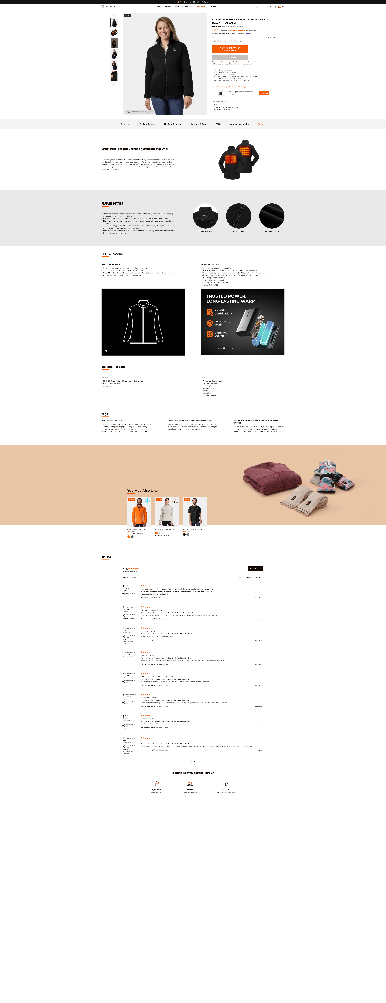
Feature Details (147, 124)
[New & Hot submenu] (208, 5)
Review (261, 124)
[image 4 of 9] (114, 65)
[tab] (125, 124)
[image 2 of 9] (114, 32)
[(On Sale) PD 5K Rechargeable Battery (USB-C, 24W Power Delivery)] (220, 93)
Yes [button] (157, 597)
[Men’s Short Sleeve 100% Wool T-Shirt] (195, 511)
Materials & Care (198, 124)
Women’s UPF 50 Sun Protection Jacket (165, 530)
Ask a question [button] (238, 27)
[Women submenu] (173, 5)
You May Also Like (239, 124)
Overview (125, 124)
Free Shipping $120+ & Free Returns (194, 2)
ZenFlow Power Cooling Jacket (136, 529)
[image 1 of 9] (114, 22)
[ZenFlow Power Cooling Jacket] (139, 513)
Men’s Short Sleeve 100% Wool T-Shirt (194, 529)
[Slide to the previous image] (114, 15)
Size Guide (271, 37)
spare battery (248, 431)
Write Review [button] (255, 569)
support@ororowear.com (137, 431)
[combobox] (263, 6)
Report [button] (161, 597)
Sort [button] (124, 577)
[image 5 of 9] (114, 76)
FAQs (218, 124)
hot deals (253, 30)
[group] (133, 569)
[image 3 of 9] (114, 54)
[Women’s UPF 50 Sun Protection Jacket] (167, 511)
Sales (220, 14)
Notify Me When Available (230, 49)
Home (214, 14)
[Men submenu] (162, 5)
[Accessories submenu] (194, 5)
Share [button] (166, 597)
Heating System (172, 124)
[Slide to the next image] (114, 84)
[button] (271, 6)
